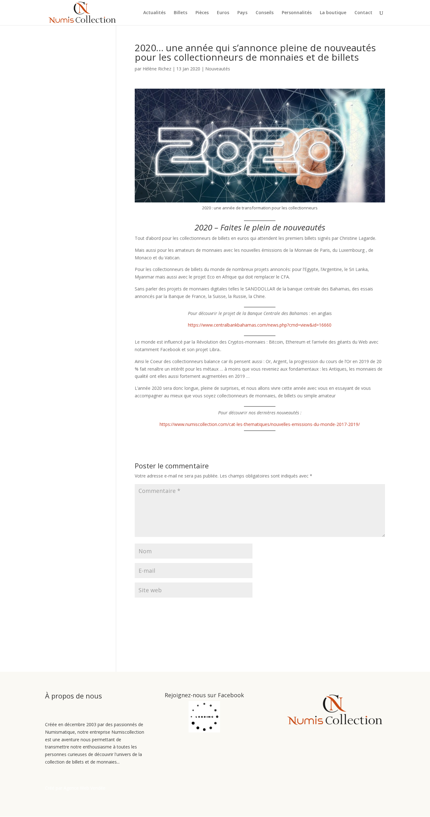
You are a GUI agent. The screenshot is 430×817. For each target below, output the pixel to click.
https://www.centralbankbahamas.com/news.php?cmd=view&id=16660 (259, 325)
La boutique (333, 12)
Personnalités (297, 12)
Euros (223, 12)
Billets (180, 12)
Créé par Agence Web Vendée (75, 788)
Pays (242, 12)
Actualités (154, 12)
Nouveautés (217, 69)
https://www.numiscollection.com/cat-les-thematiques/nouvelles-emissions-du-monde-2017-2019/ (260, 424)
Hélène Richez (157, 69)
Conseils (265, 12)
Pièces (202, 12)
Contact (363, 12)
